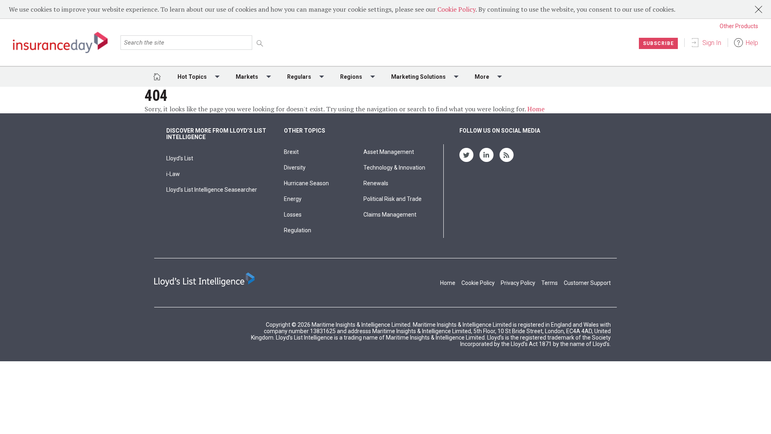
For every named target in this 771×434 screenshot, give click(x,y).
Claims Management (389, 214)
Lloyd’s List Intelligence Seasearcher (211, 189)
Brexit (291, 152)
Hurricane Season (306, 183)
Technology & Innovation (394, 167)
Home (536, 108)
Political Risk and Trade (392, 199)
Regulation (297, 230)
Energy (293, 199)
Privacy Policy (518, 283)
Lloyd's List (179, 158)
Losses (293, 214)
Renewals (375, 183)
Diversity (295, 167)
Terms (549, 283)
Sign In (711, 43)
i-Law (173, 174)
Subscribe (658, 43)
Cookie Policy (456, 9)
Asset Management (388, 152)
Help (752, 43)
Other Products (739, 26)
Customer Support (587, 283)
